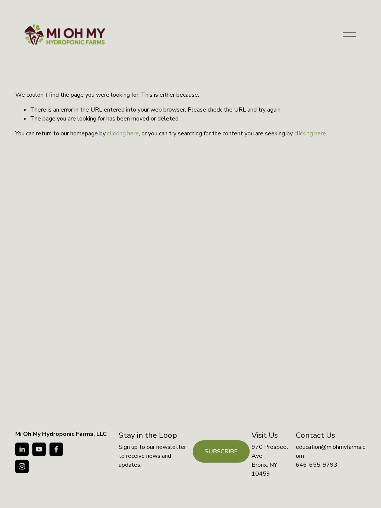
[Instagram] (22, 466)
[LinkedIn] (22, 449)
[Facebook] (56, 449)
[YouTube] (39, 449)
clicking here (123, 133)
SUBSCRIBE (221, 451)
